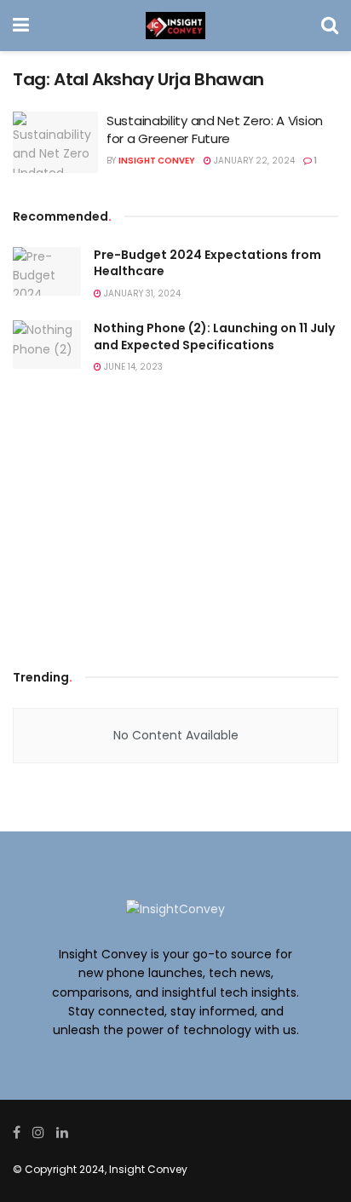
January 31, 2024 (141, 293)
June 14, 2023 (132, 366)
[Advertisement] (175, 526)
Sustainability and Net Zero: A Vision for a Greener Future (214, 129)
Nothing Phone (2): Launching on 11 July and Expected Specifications (214, 336)
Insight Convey (156, 160)
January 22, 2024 (253, 160)
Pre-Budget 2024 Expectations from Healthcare (207, 263)
